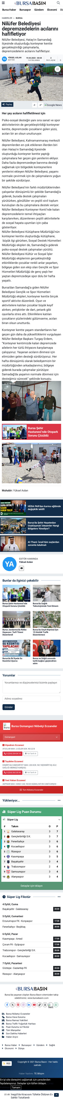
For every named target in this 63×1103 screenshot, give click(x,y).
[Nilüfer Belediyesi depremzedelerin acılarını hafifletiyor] (31, 82)
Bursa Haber (9, 9)
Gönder (9, 707)
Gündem (39, 9)
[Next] (50, 1004)
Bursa (19, 18)
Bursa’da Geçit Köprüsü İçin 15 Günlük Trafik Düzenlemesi (45, 632)
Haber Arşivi (12, 1037)
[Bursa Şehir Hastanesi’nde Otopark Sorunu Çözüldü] (16, 593)
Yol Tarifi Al (31, 754)
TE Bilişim (39, 1073)
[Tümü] (59, 800)
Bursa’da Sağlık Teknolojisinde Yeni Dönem (45, 604)
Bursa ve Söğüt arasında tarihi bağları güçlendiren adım (44, 661)
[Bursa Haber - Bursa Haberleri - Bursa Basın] (30, 3)
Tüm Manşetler (13, 1030)
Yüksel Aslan (26, 562)
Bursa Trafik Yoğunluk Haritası (21, 1023)
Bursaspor (25, 9)
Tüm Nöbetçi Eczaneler (33, 790)
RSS (8, 1063)
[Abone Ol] (53, 104)
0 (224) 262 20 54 (13, 772)
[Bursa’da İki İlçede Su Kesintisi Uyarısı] (16, 648)
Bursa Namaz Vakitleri (17, 1020)
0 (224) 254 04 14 (13, 754)
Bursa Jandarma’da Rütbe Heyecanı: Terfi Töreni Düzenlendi (14, 632)
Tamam (16, 1087)
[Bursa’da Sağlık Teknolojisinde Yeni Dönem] (47, 593)
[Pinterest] (18, 1004)
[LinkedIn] (28, 1004)
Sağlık (52, 1045)
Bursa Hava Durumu (15, 1017)
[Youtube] (34, 1004)
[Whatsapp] (55, 1004)
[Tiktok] (39, 1004)
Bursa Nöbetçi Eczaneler (18, 1014)
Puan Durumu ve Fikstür (17, 1027)
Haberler (7, 18)
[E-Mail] (21, 568)
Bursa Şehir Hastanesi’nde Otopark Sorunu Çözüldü (14, 604)
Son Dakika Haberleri (16, 1033)
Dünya (21, 1048)
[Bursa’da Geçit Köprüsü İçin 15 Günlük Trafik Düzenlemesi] (47, 619)
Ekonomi (52, 9)
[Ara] (58, 3)
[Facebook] (7, 1004)
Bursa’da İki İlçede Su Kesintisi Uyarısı (12, 659)
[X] (12, 1004)
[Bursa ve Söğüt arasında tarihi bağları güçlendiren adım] (47, 648)
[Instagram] (23, 1004)
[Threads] (45, 1004)
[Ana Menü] (3, 2)
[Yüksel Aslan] (9, 563)
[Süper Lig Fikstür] (59, 896)
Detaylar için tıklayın (31, 885)
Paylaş (9, 104)
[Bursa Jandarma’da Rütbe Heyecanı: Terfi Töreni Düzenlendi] (16, 619)
